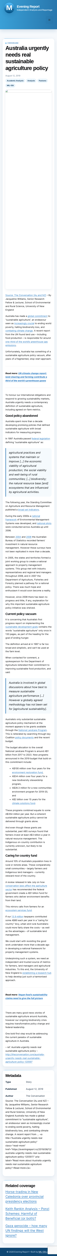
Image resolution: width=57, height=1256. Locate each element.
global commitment (37, 316)
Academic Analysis (15, 81)
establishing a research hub (36, 973)
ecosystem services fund (18, 910)
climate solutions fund (23, 803)
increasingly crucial (24, 323)
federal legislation (41, 438)
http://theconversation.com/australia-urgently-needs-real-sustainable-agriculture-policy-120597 (25, 1058)
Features (42, 81)
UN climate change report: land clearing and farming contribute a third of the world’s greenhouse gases (26, 377)
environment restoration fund (27, 772)
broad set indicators (28, 509)
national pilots (44, 523)
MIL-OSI (10, 85)
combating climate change (19, 330)
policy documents (24, 737)
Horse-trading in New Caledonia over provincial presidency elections (24, 1196)
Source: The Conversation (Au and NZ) (25, 295)
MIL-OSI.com (45, 1252)
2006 (28, 537)
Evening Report (28, 6)
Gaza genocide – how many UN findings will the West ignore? (26, 1230)
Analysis (31, 81)
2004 (18, 537)
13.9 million (17, 916)
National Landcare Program (32, 730)
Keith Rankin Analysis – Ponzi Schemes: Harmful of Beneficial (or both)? (27, 1213)
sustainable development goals (21, 626)
